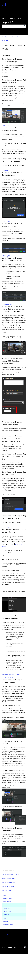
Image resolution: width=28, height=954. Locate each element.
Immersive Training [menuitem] (8, 898)
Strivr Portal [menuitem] (7, 911)
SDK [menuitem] (5, 918)
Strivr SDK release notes (8, 890)
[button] (25, 895)
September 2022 (8, 678)
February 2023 (7, 256)
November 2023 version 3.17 (9, 878)
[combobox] (12, 26)
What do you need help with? (12, 20)
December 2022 (7, 304)
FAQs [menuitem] (4, 895)
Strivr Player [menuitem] (7, 908)
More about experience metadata (11, 674)
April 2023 (6, 170)
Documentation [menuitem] (7, 902)
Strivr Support (6, 37)
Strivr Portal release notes (8, 882)
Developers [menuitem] (6, 921)
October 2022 (7, 527)
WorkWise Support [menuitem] (8, 925)
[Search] (24, 26)
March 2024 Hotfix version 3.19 (9, 886)
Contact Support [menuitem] (7, 935)
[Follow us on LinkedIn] (25, 947)
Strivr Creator (5, 40)
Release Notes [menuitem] (7, 905)
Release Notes (16, 37)
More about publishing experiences (11, 588)
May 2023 (6, 126)
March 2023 (6, 221)
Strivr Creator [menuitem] (8, 915)
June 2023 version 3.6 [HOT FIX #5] (10, 874)
